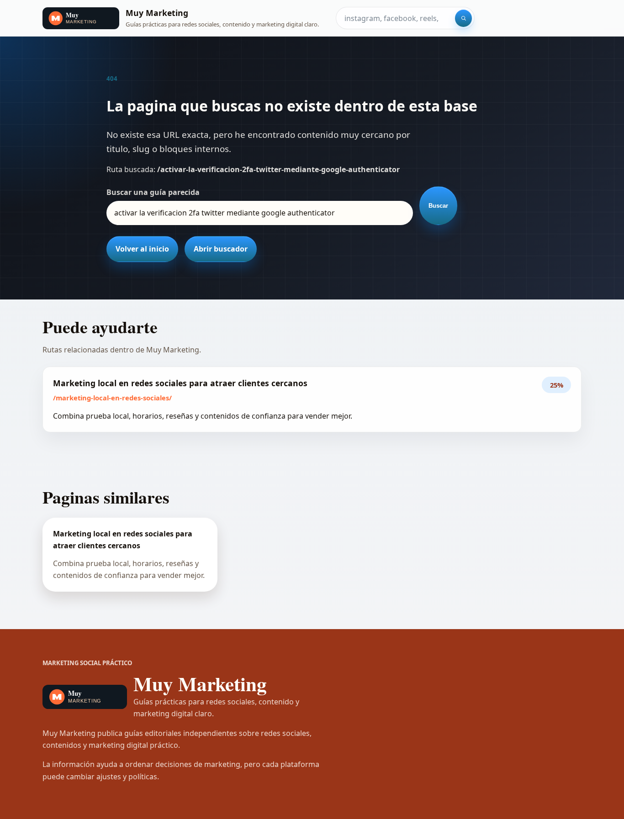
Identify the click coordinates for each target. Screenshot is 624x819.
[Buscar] (463, 18)
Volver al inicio (142, 249)
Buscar (438, 205)
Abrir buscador (221, 249)
